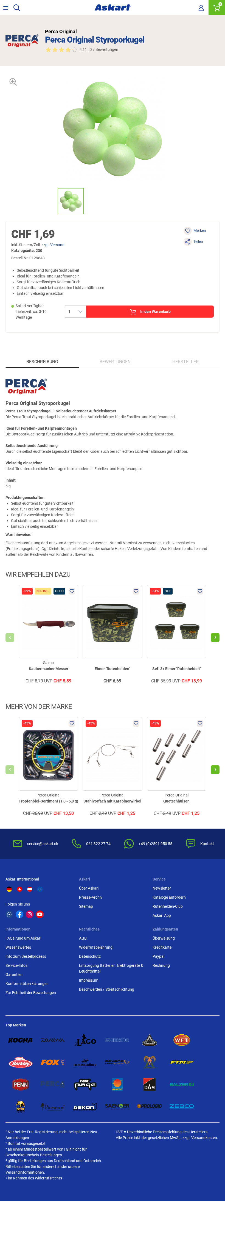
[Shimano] (117, 1040)
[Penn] (20, 1084)
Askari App (162, 915)
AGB (83, 938)
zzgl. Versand (52, 245)
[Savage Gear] (117, 1062)
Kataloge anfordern (169, 897)
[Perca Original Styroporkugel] (71, 201)
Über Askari (89, 888)
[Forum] (9, 914)
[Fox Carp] (53, 1062)
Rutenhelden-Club (168, 906)
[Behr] (20, 1107)
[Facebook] (19, 914)
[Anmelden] (201, 7)
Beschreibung (42, 361)
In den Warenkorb (155, 311)
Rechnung (161, 965)
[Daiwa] (53, 1040)
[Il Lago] (85, 1040)
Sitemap (86, 906)
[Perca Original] (21, 40)
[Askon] (85, 1107)
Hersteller (185, 361)
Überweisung (164, 938)
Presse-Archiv (90, 897)
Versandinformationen (24, 1172)
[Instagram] (29, 914)
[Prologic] (149, 1107)
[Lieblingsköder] (85, 1062)
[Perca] (53, 1084)
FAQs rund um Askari (23, 938)
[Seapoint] (117, 1084)
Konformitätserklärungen (27, 983)
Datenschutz (90, 956)
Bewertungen (115, 361)
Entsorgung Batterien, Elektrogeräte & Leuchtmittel (111, 968)
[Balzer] (182, 1084)
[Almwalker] (149, 1062)
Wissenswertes (18, 947)
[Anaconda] (149, 1040)
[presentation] (52, 201)
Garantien (13, 974)
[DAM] (149, 1084)
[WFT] (182, 1040)
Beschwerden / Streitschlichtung (106, 989)
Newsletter (162, 888)
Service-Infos (16, 965)
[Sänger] (117, 1107)
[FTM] (182, 1062)
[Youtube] (40, 914)
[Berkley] (20, 1062)
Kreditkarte (162, 947)
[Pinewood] (53, 1107)
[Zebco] (182, 1107)
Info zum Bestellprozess (25, 956)
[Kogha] (20, 1040)
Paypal (158, 956)
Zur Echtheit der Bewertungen (30, 992)
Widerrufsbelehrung (96, 947)
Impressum (88, 980)
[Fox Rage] (85, 1084)
